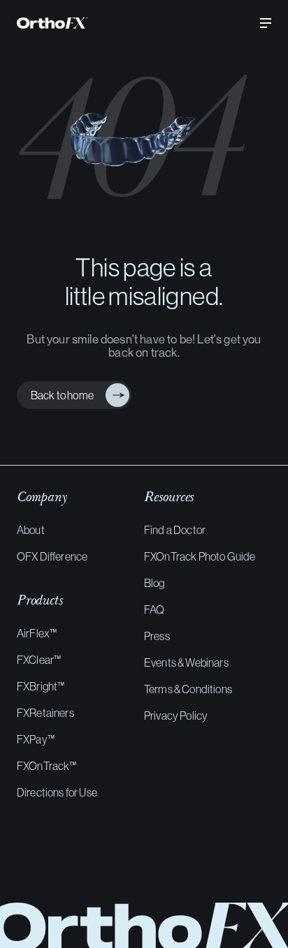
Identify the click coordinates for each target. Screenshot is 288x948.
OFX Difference (52, 556)
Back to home (59, 395)
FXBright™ (40, 686)
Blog (154, 583)
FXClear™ (39, 660)
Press (157, 636)
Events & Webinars (186, 662)
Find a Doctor (175, 530)
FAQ (154, 609)
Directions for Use (57, 792)
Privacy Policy (176, 716)
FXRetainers (45, 713)
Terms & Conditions (188, 689)
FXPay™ (36, 739)
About (31, 530)
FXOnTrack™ (47, 766)
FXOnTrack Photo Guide (199, 556)
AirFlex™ (37, 633)
